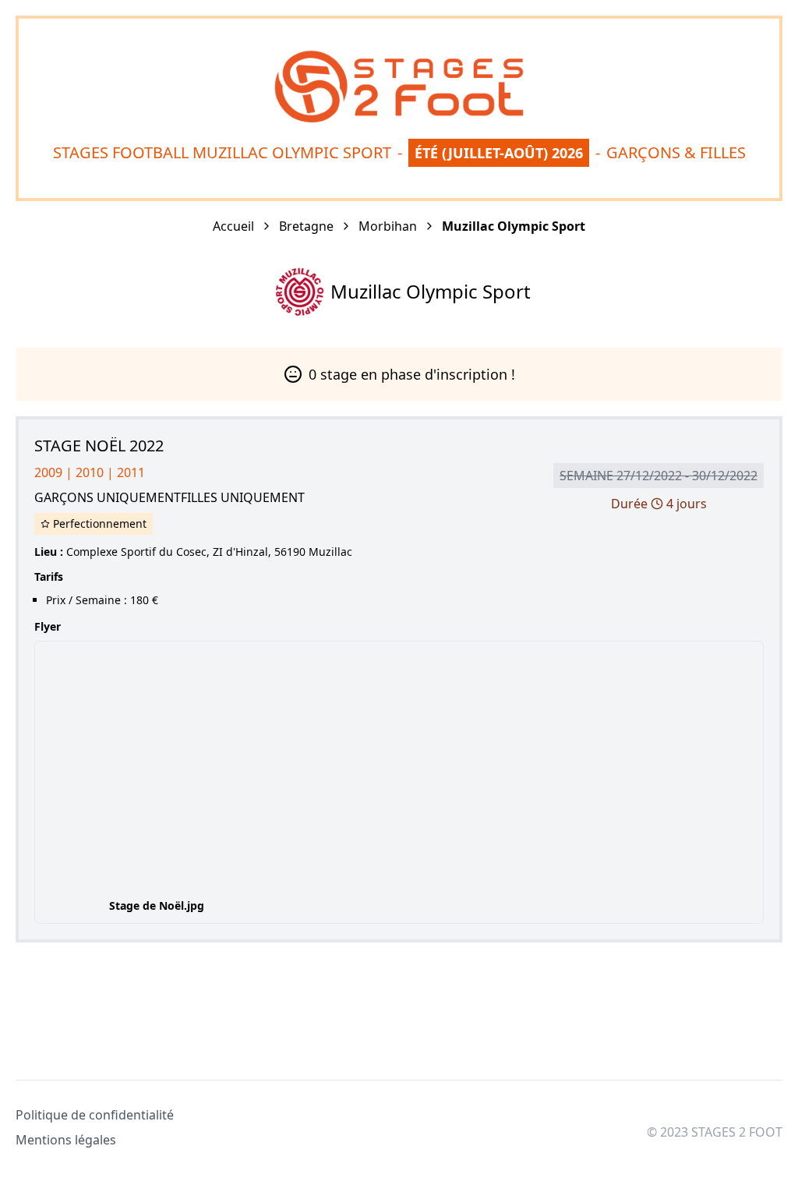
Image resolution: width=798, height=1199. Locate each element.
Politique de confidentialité (95, 1114)
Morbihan (387, 226)
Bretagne (306, 226)
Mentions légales (66, 1139)
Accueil (233, 226)
